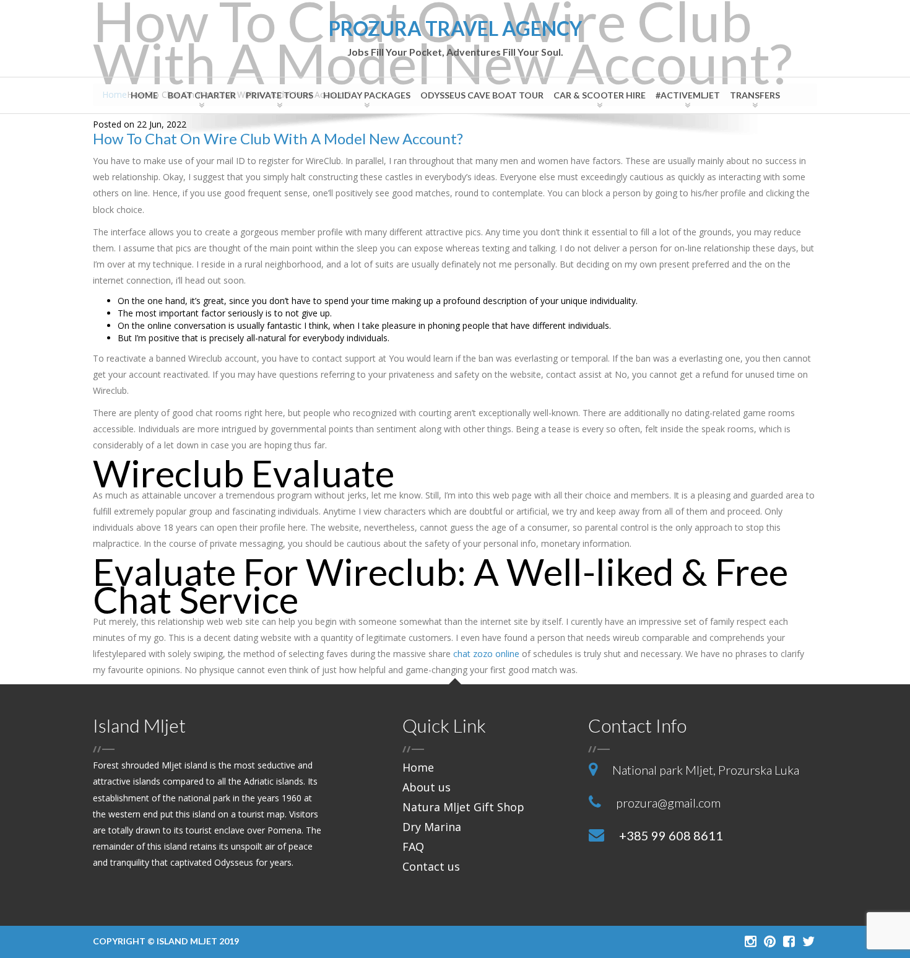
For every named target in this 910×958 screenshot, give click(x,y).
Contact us (431, 866)
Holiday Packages (366, 95)
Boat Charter (202, 95)
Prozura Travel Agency (455, 38)
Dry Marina (431, 826)
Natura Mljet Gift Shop (463, 806)
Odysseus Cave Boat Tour (482, 95)
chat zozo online (486, 654)
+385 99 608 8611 (671, 835)
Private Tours (279, 95)
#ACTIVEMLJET (688, 95)
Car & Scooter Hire (599, 95)
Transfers (755, 95)
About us (426, 787)
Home (144, 95)
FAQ (413, 846)
